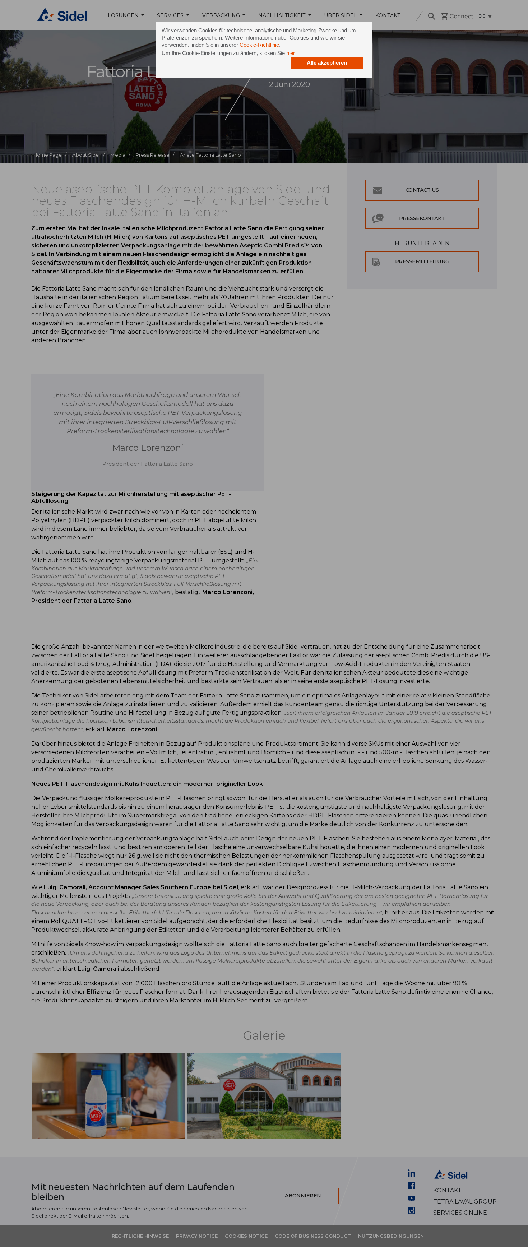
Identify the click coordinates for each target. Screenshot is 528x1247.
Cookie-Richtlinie (259, 45)
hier (290, 53)
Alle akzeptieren (327, 63)
